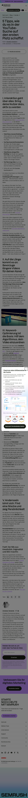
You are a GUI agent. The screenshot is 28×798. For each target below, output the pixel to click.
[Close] (26, 369)
